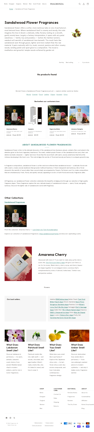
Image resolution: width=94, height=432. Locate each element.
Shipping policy (49, 425)
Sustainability (86, 396)
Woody (28, 94)
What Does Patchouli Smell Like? (36, 347)
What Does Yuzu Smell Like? (55, 347)
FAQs (55, 398)
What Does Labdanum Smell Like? (12, 347)
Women (42, 404)
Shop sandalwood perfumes (49, 234)
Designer (42, 396)
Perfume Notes (72, 392)
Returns (56, 406)
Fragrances (71, 396)
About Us (84, 392)
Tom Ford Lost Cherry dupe (55, 263)
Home (11, 9)
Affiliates (84, 400)
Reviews (70, 400)
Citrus (66, 94)
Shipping (56, 402)
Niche (41, 392)
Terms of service (37, 425)
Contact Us (57, 394)
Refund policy (38, 423)
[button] (18, 4)
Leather (46, 94)
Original (42, 400)
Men (41, 408)
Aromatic (59, 94)
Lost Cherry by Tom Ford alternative (45, 230)
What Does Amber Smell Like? (78, 347)
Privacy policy (49, 423)
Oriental (35, 94)
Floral (41, 94)
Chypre (52, 94)
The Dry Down (72, 404)
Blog (83, 408)
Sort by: (61, 62)
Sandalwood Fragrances (15, 202)
